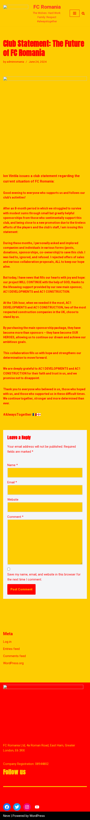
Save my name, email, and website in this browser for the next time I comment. (44, 577)
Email (12, 482)
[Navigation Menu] (75, 13)
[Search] (83, 13)
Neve (6, 816)
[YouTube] (37, 807)
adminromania (15, 61)
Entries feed (11, 649)
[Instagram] (27, 807)
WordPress (37, 816)
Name (12, 465)
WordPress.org (13, 663)
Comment (15, 517)
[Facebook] (7, 807)
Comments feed (14, 656)
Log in (7, 642)
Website (12, 499)
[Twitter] (17, 807)
